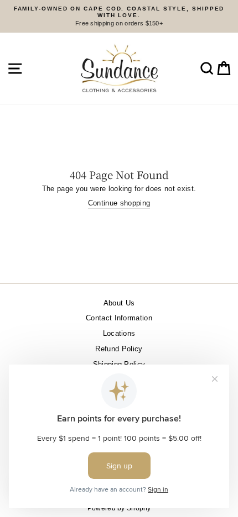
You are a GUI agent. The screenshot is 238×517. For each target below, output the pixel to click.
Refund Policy (118, 349)
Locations (119, 333)
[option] (119, 16)
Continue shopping (119, 203)
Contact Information (119, 318)
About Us (119, 303)
